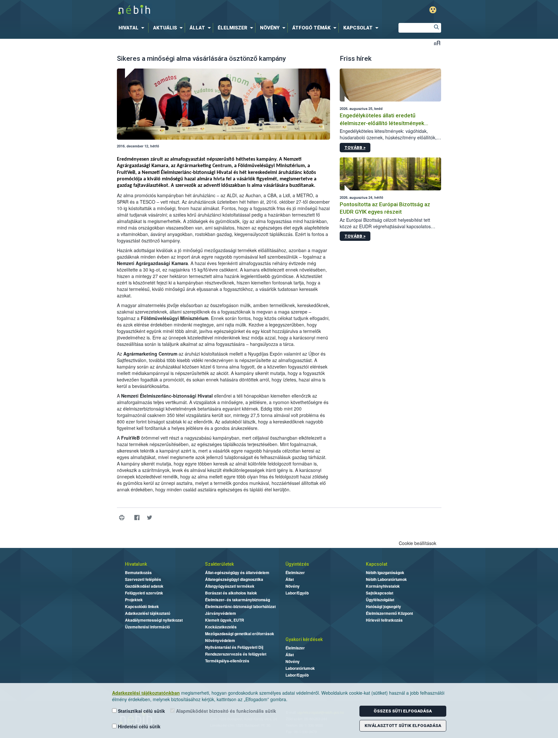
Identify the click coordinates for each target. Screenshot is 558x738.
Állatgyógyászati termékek (229, 586)
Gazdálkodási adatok (144, 586)
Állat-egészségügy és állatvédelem (237, 572)
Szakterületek (219, 564)
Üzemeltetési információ (147, 627)
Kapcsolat (376, 564)
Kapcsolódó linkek (142, 606)
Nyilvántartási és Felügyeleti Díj (234, 647)
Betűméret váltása (437, 43)
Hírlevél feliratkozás (384, 620)
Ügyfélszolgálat (380, 600)
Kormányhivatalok (383, 586)
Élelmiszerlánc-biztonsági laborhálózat (240, 606)
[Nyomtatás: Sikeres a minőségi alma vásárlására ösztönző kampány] (122, 518)
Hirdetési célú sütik (138, 726)
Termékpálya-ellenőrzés (227, 661)
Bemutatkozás (138, 572)
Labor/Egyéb (297, 593)
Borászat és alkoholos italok (231, 593)
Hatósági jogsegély (383, 606)
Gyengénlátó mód (432, 9)
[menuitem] (133, 28)
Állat (289, 579)
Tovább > (355, 147)
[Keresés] (436, 28)
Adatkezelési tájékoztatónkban (146, 693)
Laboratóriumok (300, 668)
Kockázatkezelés (221, 627)
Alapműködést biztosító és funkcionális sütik (225, 711)
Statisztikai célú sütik (141, 711)
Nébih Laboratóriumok (386, 579)
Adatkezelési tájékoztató (147, 613)
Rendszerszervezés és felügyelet (235, 654)
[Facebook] (137, 518)
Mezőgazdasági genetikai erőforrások (239, 633)
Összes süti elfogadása (403, 711)
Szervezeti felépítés (143, 579)
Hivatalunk (136, 564)
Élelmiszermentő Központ (389, 613)
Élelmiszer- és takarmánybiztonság (237, 600)
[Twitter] (150, 518)
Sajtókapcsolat (379, 593)
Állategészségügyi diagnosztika (234, 579)
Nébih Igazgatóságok (385, 572)
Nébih (210, 10)
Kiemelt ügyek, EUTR (224, 620)
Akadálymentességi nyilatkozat (154, 620)
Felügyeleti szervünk (144, 593)
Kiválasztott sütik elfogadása (403, 725)
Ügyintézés (297, 564)
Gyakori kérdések (304, 639)
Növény (292, 586)
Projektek (134, 600)
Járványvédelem (220, 613)
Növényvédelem (220, 640)
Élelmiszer (295, 572)
